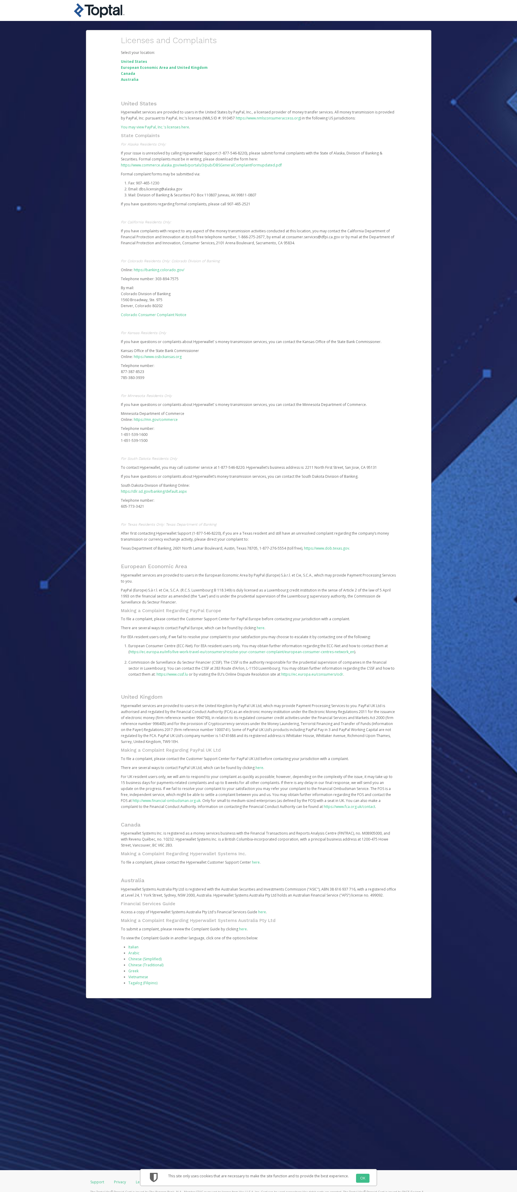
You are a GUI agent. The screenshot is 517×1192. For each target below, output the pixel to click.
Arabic (133, 953)
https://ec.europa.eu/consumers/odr (312, 674)
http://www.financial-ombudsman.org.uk (166, 800)
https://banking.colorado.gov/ (159, 269)
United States (134, 61)
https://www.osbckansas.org (158, 356)
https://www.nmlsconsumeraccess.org (268, 118)
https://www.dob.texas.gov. (327, 548)
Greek (133, 970)
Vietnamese (138, 976)
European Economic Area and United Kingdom (164, 67)
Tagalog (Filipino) (142, 982)
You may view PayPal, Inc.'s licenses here (155, 127)
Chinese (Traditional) (145, 964)
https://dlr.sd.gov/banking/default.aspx (154, 491)
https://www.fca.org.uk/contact (349, 806)
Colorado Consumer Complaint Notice (153, 314)
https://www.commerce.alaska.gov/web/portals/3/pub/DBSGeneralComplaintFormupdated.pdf (201, 165)
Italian (133, 947)
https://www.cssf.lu (172, 674)
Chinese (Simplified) (145, 959)
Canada (128, 73)
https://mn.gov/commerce (156, 419)
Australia (130, 79)
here (260, 627)
